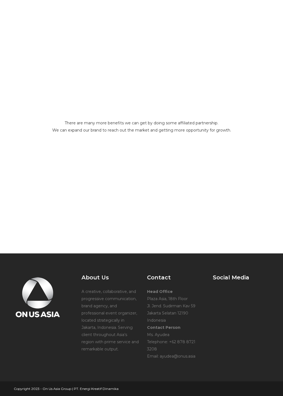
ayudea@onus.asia (177, 356)
